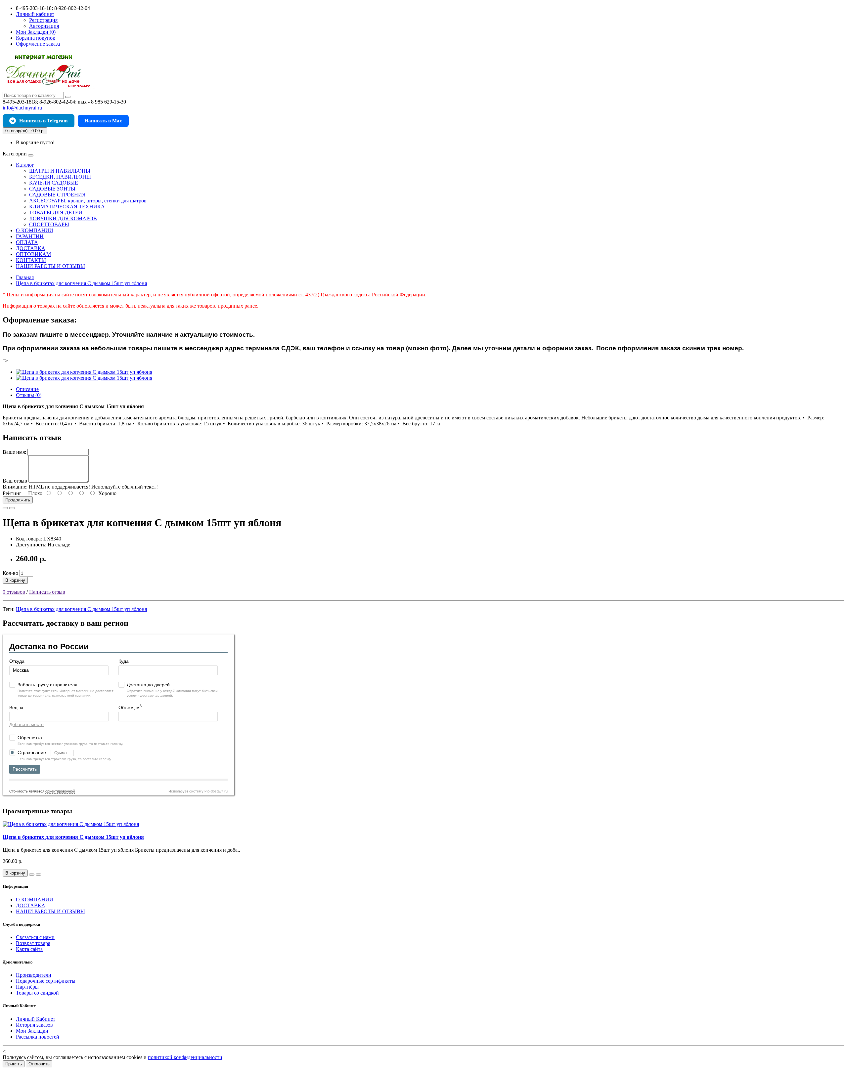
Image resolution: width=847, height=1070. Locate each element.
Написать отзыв (47, 592)
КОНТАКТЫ (31, 260)
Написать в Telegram (43, 120)
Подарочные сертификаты (45, 981)
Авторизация (44, 26)
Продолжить (17, 499)
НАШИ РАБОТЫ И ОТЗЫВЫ (50, 266)
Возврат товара (33, 943)
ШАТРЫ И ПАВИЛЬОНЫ (59, 171)
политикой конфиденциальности (185, 1057)
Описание (27, 389)
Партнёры (27, 987)
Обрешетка (30, 737)
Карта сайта (29, 949)
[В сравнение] (12, 508)
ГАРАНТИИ (30, 236)
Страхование (32, 752)
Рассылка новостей (37, 1037)
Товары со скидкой (37, 993)
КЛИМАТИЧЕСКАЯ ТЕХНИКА (67, 206)
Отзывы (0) (28, 395)
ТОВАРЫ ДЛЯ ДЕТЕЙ (55, 212)
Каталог (25, 165)
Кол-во (10, 573)
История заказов (34, 1025)
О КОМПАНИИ (34, 230)
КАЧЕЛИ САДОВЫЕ (53, 183)
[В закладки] (5, 508)
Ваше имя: (14, 452)
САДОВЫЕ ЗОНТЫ (52, 189)
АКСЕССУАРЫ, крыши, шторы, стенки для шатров (88, 200)
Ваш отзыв (15, 481)
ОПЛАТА (27, 242)
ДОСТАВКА (30, 248)
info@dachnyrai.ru (22, 107)
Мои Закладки (32, 1031)
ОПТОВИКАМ (33, 254)
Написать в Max (103, 120)
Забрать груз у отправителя (47, 684)
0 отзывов (14, 592)
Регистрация (43, 20)
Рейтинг (12, 493)
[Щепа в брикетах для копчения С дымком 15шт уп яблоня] (84, 372)
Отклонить (39, 1063)
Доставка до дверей (148, 684)
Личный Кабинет (35, 1019)
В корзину (15, 580)
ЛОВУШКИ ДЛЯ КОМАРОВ (63, 218)
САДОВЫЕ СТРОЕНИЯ (57, 194)
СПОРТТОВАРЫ (49, 224)
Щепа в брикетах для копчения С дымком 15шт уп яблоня (81, 609)
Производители (33, 975)
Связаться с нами (35, 937)
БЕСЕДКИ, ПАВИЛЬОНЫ (60, 177)
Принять (13, 1063)
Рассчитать (25, 769)
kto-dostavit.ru (216, 791)
